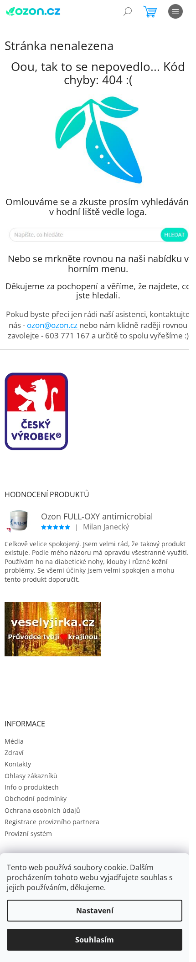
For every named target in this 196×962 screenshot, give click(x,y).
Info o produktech (32, 787)
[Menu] (175, 11)
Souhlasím (94, 940)
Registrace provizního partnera (52, 821)
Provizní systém (28, 833)
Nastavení (94, 911)
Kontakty (18, 764)
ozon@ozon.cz (53, 324)
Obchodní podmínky (36, 798)
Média (14, 741)
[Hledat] (128, 11)
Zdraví (14, 752)
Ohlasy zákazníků (31, 775)
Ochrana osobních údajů (42, 810)
